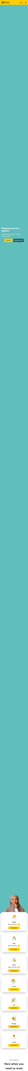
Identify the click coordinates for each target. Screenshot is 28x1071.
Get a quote (14, 927)
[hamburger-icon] (25, 2)
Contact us (8, 240)
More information (12, 924)
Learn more (14, 989)
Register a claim (18, 240)
